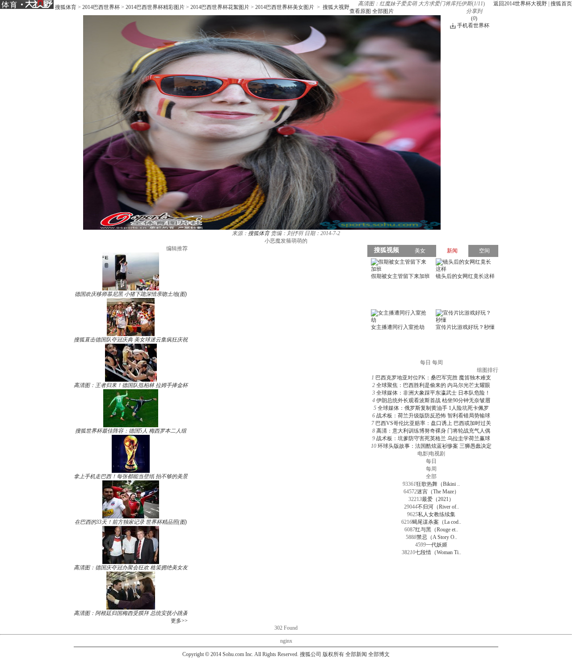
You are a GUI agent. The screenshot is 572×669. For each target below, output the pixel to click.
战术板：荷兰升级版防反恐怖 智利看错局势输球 (433, 415)
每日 (431, 461)
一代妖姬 (436, 545)
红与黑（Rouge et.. (436, 529)
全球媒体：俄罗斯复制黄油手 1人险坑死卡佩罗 (433, 408)
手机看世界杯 (473, 25)
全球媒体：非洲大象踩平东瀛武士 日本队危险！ (433, 393)
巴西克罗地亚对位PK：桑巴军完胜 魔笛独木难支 (433, 377)
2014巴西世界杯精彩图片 (155, 7)
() (474, 18)
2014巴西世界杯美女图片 (284, 7)
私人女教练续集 (436, 514)
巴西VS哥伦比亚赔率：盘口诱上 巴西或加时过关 (433, 423)
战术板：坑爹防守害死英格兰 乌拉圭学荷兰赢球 (433, 438)
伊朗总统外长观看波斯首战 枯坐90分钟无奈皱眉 (433, 400)
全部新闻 (356, 654)
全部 (431, 476)
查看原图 (360, 11)
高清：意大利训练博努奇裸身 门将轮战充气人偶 (433, 431)
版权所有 (333, 654)
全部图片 (383, 11)
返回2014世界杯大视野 (520, 3)
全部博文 (379, 654)
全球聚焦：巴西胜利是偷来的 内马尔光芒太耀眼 (433, 385)
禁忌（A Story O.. (436, 537)
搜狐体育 (65, 7)
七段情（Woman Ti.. (438, 552)
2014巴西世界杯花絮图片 (219, 7)
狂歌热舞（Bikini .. (438, 484)
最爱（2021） (438, 499)
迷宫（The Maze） (438, 491)
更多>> (179, 621)
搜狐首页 (561, 3)
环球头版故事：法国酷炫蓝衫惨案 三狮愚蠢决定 (435, 446)
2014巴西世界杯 (101, 7)
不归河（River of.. (438, 507)
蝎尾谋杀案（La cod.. (436, 522)
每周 (431, 469)
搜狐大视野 (336, 7)
